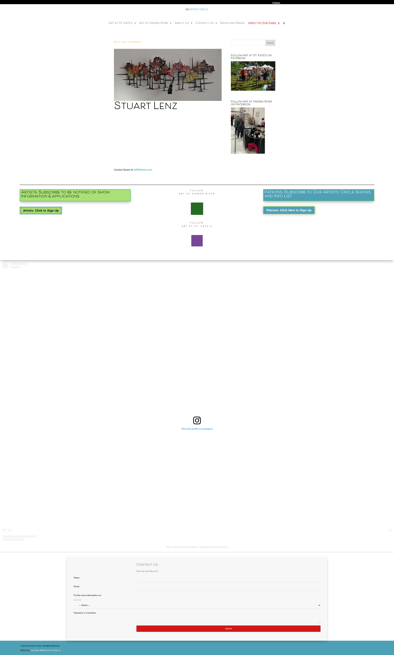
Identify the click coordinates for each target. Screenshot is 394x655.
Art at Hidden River (153, 24)
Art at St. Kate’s (121, 24)
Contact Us (204, 24)
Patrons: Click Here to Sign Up (289, 210)
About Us (182, 24)
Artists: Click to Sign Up (41, 210)
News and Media (232, 24)
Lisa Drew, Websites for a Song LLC (46, 650)
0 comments (134, 42)
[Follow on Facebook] (197, 209)
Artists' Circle (172, 547)
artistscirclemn (190, 547)
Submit (228, 628)
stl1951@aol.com (142, 169)
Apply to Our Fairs (262, 24)
